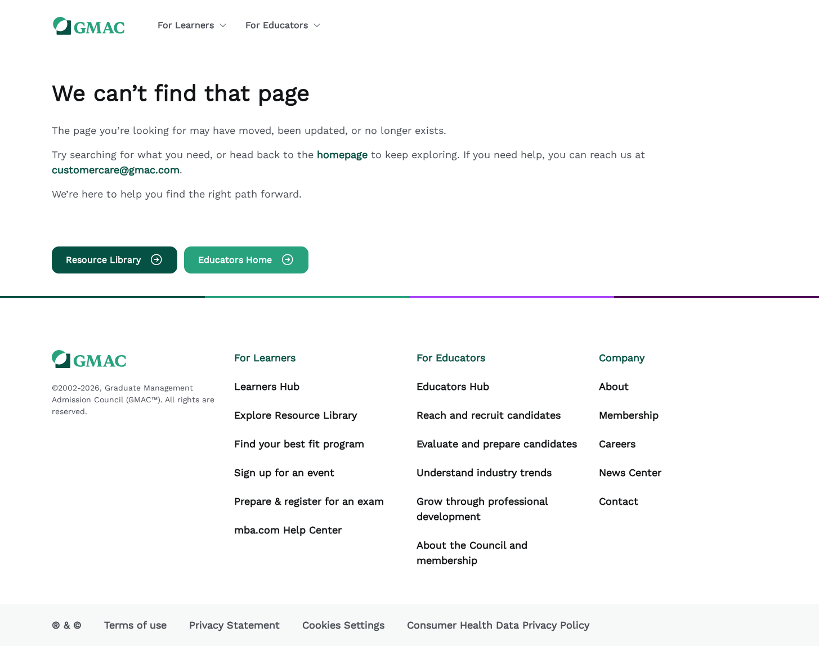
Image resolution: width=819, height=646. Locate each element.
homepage (344, 154)
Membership (629, 415)
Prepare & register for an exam (309, 501)
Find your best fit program (299, 444)
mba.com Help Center (288, 530)
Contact (618, 501)
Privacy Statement (234, 625)
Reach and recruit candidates (489, 415)
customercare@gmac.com (116, 170)
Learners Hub (266, 386)
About (614, 386)
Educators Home (235, 259)
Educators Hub (453, 386)
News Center (630, 472)
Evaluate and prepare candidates (497, 444)
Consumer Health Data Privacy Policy (498, 625)
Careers (617, 444)
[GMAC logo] (89, 25)
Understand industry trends (484, 472)
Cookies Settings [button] (343, 625)
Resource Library (103, 259)
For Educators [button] (276, 25)
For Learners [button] (186, 25)
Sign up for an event (284, 472)
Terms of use (135, 625)
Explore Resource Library (295, 415)
